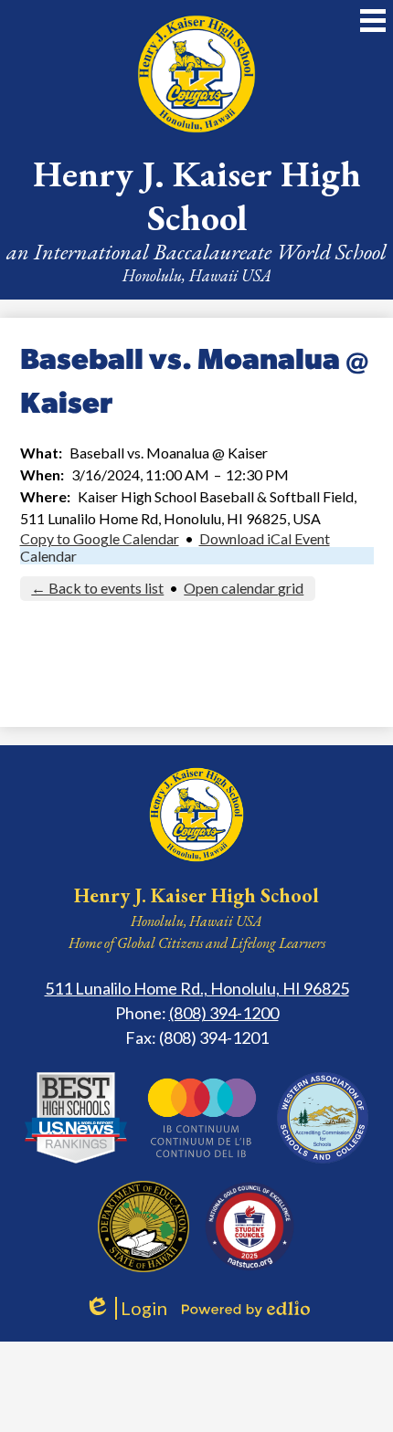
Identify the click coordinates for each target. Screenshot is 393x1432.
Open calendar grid (243, 587)
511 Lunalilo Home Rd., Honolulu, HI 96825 (197, 988)
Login (125, 1308)
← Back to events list (97, 587)
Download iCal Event (264, 538)
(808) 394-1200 (224, 1013)
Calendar (48, 555)
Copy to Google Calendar (99, 538)
